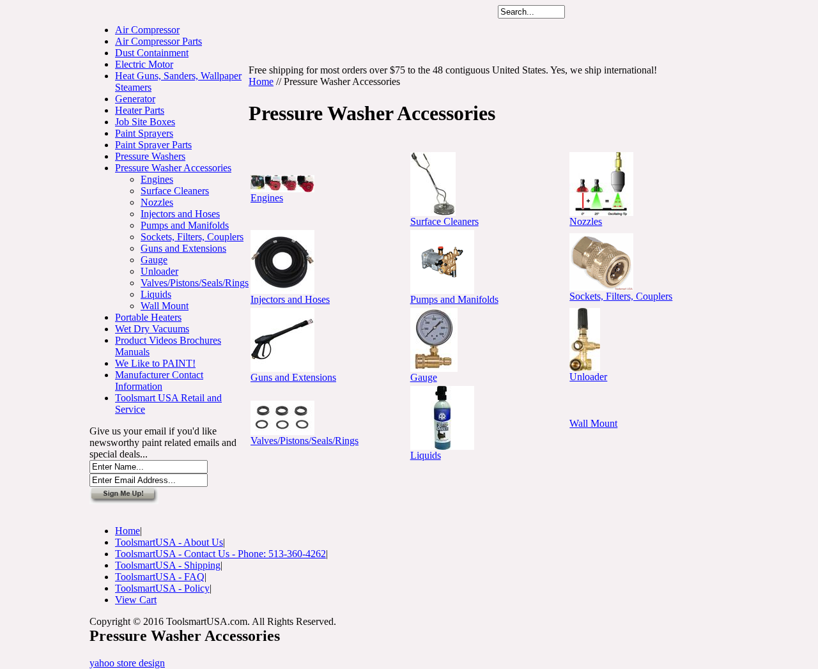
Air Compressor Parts (158, 41)
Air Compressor (147, 29)
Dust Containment (152, 52)
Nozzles (157, 202)
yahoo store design (127, 662)
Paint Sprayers (144, 133)
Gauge (154, 259)
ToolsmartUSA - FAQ (159, 576)
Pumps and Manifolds (185, 225)
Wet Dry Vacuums (152, 328)
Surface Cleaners (175, 190)
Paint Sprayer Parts (153, 144)
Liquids (156, 294)
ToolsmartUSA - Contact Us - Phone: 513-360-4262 (220, 553)
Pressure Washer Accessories (173, 167)
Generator (135, 98)
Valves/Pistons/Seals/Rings (195, 282)
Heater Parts (139, 110)
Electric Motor (144, 64)
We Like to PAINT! (155, 363)
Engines (157, 179)
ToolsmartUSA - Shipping (167, 565)
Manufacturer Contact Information (159, 380)
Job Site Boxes (145, 121)
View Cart (136, 599)
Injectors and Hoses (180, 213)
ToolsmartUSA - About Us (169, 542)
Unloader (159, 271)
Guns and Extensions (183, 248)
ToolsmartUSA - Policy (162, 588)
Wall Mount (165, 305)
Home (261, 81)
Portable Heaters (148, 317)
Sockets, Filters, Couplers (192, 236)
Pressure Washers (150, 156)
